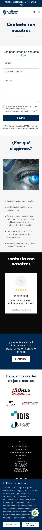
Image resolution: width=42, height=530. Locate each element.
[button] (39, 12)
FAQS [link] (21, 458)
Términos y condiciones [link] (21, 470)
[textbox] (21, 63)
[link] (10, 12)
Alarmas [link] (21, 455)
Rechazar (11, 525)
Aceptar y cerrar (31, 524)
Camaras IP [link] (21, 450)
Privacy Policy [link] (14, 128)
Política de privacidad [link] (21, 465)
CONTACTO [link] (21, 461)
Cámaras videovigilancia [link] (21, 446)
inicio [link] (21, 442)
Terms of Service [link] (28, 128)
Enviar (21, 118)
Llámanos (21, 359)
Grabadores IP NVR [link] (21, 453)
